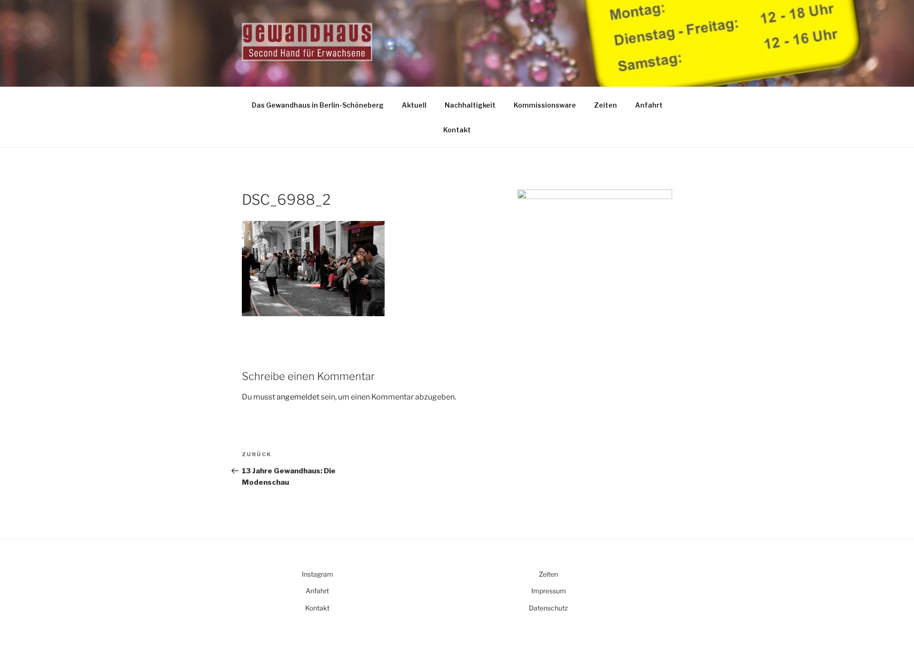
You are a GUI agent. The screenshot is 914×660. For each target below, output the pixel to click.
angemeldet (298, 396)
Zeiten (605, 105)
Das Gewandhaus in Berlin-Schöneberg (318, 105)
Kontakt (457, 130)
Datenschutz (548, 608)
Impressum (548, 591)
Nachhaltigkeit (470, 105)
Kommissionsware (545, 105)
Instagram (317, 574)
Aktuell (414, 105)
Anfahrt (649, 105)
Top (891, 637)
